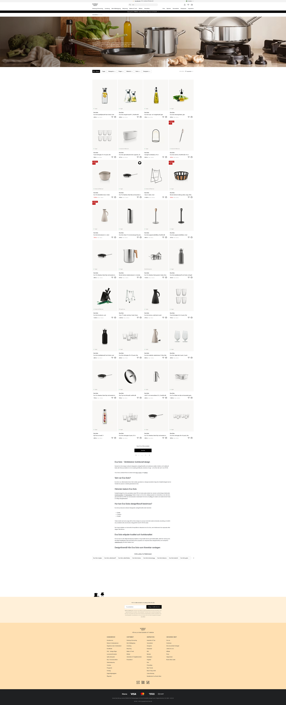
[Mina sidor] (184, 4)
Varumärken (176, 8)
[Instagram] (143, 682)
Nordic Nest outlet (170, 659)
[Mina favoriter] (188, 4)
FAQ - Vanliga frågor (112, 651)
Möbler (140, 8)
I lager (103, 71)
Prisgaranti (109, 668)
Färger (120, 71)
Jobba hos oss (170, 648)
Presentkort (129, 659)
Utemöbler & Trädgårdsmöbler (134, 657)
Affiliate (168, 651)
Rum (164, 8)
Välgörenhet (169, 657)
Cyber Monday (150, 673)
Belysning (125, 8)
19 (145, 455)
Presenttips (149, 665)
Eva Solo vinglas (97, 558)
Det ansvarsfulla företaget (172, 645)
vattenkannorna (118, 542)
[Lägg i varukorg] (115, 117)
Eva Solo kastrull (173, 558)
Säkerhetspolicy (111, 662)
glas (137, 472)
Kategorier (111, 71)
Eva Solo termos (136, 558)
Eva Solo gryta (184, 558)
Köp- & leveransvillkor (112, 659)
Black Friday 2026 (151, 670)
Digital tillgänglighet (111, 673)
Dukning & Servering (97, 8)
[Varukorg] (192, 4)
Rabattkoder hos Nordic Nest (154, 676)
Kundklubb (109, 648)
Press (167, 654)
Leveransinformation (112, 654)
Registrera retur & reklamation (114, 645)
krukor (140, 472)
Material (129, 71)
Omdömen (168, 643)
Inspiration (191, 8)
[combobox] (190, 1)
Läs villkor (143, 616)
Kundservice (110, 640)
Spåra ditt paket (111, 657)
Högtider (149, 659)
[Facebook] (138, 682)
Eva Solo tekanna (162, 558)
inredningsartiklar (119, 495)
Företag (109, 670)
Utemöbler (147, 8)
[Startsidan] (95, 5)
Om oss (168, 640)
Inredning (107, 8)
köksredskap (129, 495)
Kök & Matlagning (116, 8)
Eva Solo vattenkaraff (110, 558)
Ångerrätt (109, 676)
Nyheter (169, 8)
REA (148, 651)
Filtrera (97, 71)
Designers (146, 71)
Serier (137, 71)
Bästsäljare (149, 657)
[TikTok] (147, 682)
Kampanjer (183, 8)
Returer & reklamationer (112, 643)
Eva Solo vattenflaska (124, 558)
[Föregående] (92, 558)
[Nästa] (193, 558)
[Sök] (130, 4)
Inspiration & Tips (151, 640)
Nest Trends (150, 668)
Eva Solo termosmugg (149, 558)
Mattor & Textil (133, 8)
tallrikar (146, 472)
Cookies (109, 665)
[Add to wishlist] (112, 117)
